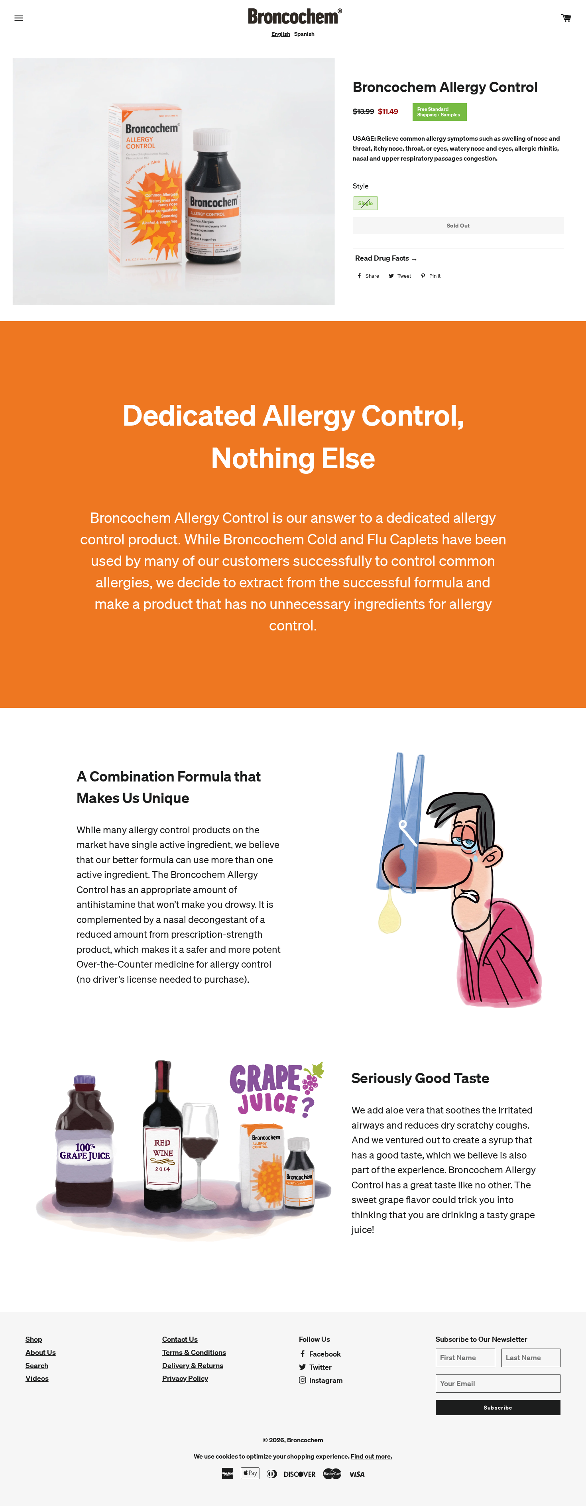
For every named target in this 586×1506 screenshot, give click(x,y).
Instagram (325, 1380)
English (280, 34)
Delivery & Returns (192, 1365)
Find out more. (371, 1456)
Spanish (304, 34)
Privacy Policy (185, 1378)
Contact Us (180, 1339)
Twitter (320, 1367)
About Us (41, 1352)
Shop (34, 1339)
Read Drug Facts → (386, 258)
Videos (37, 1378)
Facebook (324, 1354)
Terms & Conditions (194, 1352)
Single (365, 203)
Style (361, 185)
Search (37, 1365)
